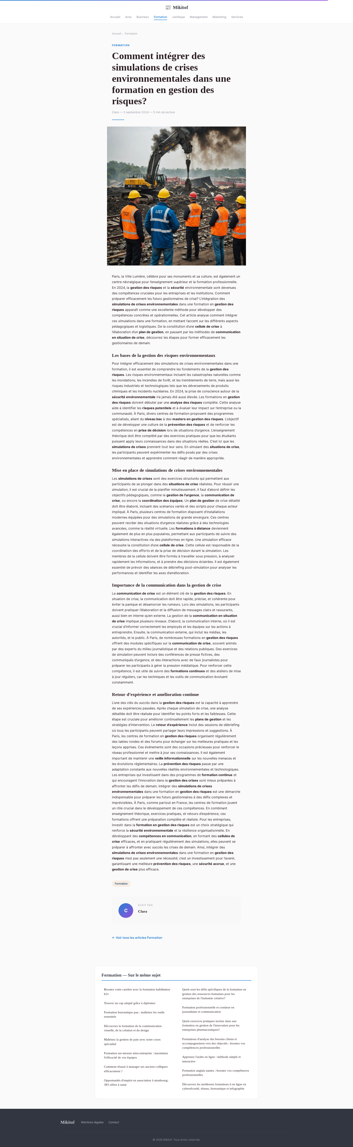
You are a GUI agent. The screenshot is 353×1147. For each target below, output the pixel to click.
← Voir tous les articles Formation (137, 938)
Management (199, 17)
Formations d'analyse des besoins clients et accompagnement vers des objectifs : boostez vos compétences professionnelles (213, 1043)
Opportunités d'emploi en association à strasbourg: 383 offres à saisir (136, 1082)
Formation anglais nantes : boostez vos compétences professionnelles (215, 1072)
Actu (128, 17)
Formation (160, 17)
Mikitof (176, 7)
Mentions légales (92, 1122)
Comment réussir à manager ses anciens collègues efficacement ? (136, 1069)
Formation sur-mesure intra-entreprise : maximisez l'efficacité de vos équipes (136, 1055)
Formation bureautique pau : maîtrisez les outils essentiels (134, 1014)
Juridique (178, 17)
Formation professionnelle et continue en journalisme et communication (208, 1009)
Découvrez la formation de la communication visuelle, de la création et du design (133, 1028)
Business (142, 17)
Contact (113, 1122)
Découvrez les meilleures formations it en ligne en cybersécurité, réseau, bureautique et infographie (214, 1086)
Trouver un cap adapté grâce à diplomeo (129, 1003)
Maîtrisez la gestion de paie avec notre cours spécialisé (132, 1041)
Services (237, 17)
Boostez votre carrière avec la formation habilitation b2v (137, 991)
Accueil (115, 17)
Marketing (219, 17)
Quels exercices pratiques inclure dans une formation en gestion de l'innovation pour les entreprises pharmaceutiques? (210, 1025)
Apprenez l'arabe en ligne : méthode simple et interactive (211, 1059)
